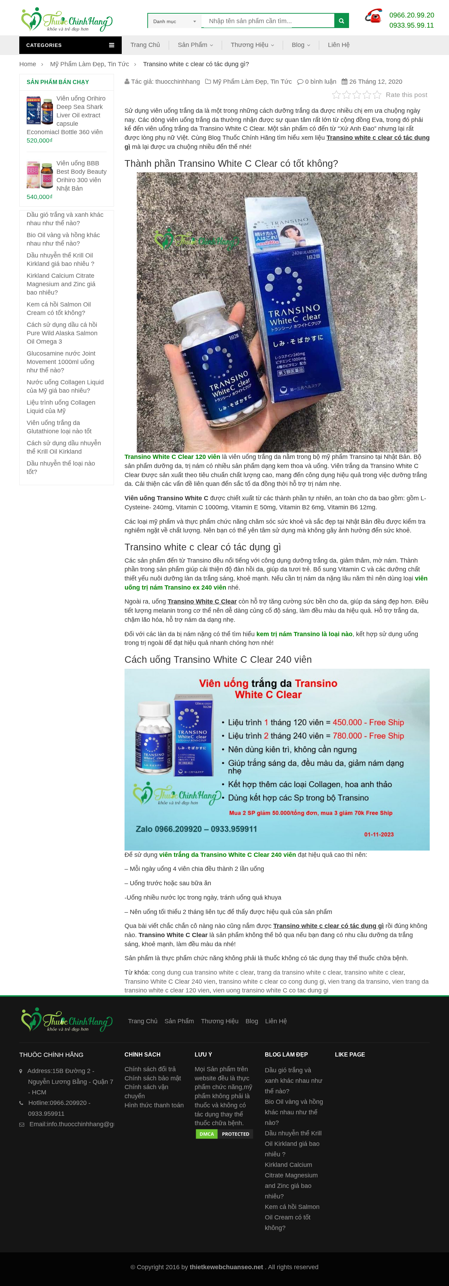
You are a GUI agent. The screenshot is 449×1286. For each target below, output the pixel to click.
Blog (298, 44)
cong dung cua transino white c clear (203, 972)
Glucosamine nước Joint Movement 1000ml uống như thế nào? (61, 362)
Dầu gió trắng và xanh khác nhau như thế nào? (293, 1081)
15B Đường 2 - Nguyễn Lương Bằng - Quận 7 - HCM (70, 1081)
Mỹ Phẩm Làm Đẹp (77, 64)
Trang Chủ (145, 44)
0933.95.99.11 (411, 25)
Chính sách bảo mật (153, 1078)
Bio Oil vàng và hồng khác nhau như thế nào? (294, 1112)
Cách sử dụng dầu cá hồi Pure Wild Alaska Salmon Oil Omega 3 (62, 333)
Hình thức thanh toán (154, 1105)
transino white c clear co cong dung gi (271, 981)
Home (27, 64)
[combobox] (174, 21)
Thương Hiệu (249, 44)
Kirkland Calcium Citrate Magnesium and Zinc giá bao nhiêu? (61, 284)
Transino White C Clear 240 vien (170, 981)
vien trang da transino (358, 981)
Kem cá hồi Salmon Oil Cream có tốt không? (292, 1217)
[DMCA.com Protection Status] (224, 1132)
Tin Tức (118, 64)
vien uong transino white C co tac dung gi (270, 990)
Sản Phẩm (192, 44)
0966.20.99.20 (411, 15)
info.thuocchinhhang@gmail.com (84, 1124)
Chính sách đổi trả (150, 1069)
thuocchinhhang (177, 81)
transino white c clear (373, 972)
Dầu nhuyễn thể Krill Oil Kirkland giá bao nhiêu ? (293, 1144)
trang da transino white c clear (299, 972)
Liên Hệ (339, 44)
